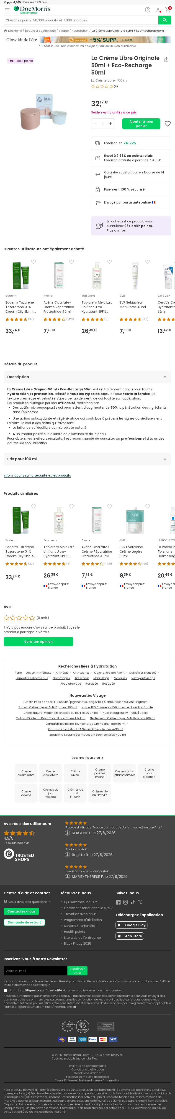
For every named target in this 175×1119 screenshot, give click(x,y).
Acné (18, 673)
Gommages (61, 678)
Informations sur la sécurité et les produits (37, 475)
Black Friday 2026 (77, 943)
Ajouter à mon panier (141, 123)
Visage (64, 31)
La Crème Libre (103, 80)
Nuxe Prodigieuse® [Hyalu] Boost (125, 713)
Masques (120, 678)
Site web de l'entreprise (82, 937)
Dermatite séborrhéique (32, 678)
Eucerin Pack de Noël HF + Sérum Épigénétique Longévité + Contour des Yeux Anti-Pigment (85, 702)
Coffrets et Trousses (142, 673)
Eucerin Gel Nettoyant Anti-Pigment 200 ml (47, 707)
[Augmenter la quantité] (110, 123)
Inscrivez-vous (77, 970)
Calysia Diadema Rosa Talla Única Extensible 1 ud (50, 718)
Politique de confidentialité (87, 1066)
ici (74, 1007)
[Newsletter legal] (6, 990)
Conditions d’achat (87, 1073)
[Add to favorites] (167, 123)
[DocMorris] (32, 10)
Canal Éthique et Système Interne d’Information (87, 1080)
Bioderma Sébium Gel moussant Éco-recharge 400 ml (87, 735)
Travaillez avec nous (80, 914)
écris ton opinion (38, 641)
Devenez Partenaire (79, 925)
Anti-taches (81, 673)
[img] (44, 111)
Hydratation (80, 31)
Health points (74, 931)
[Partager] (166, 59)
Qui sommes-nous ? (80, 902)
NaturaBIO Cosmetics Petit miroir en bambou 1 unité (117, 707)
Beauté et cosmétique (40, 31)
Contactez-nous (21, 911)
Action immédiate (38, 673)
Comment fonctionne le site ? (88, 908)
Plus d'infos (116, 230)
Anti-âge (62, 673)
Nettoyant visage (143, 678)
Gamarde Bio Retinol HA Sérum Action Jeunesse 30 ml (85, 729)
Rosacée (91, 684)
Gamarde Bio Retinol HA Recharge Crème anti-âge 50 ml (85, 724)
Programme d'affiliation (83, 920)
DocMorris (15, 31)
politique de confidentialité (41, 990)
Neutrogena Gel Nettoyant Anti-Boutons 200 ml (122, 718)
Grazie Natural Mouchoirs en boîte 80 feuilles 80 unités (60, 713)
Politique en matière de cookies (87, 1077)
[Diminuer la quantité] (95, 123)
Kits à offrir (82, 678)
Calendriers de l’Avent (109, 673)
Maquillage (101, 678)
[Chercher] (164, 20)
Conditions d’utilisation (87, 1069)
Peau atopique (71, 684)
